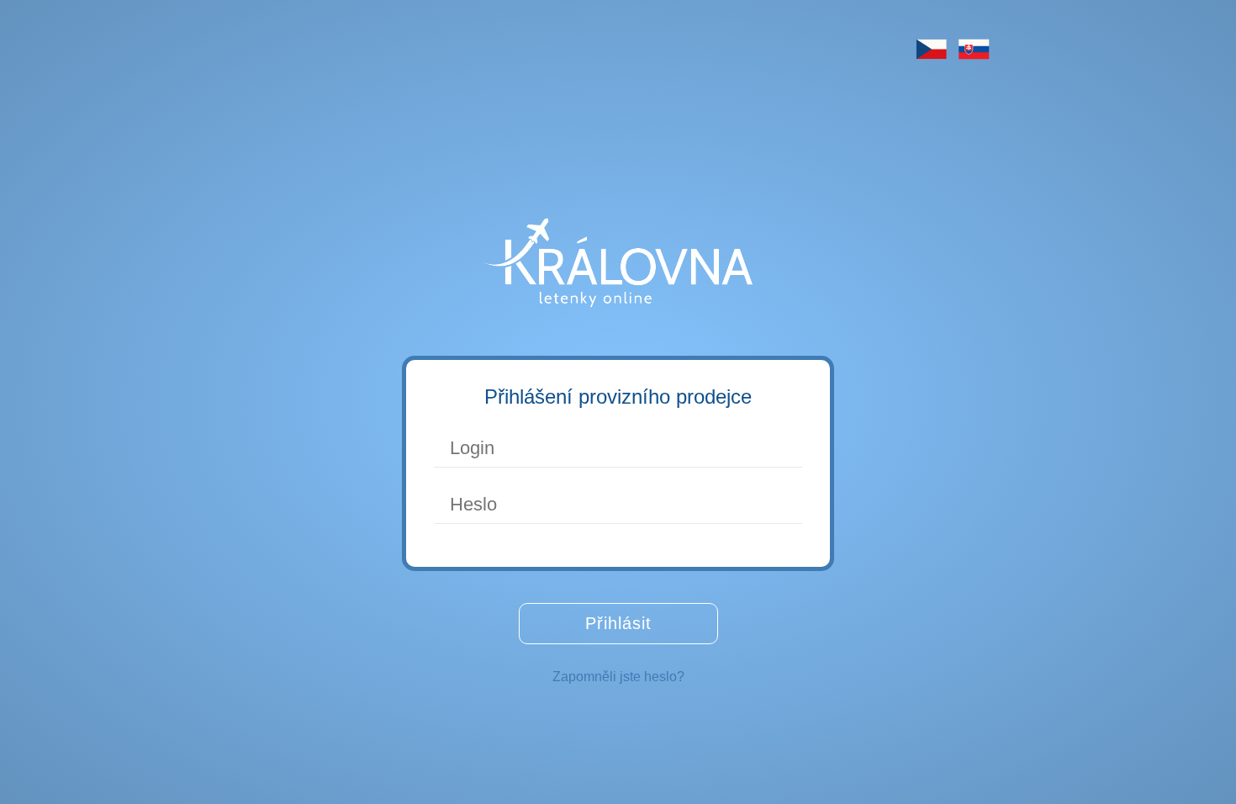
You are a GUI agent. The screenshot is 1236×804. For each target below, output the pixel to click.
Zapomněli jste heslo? (618, 676)
